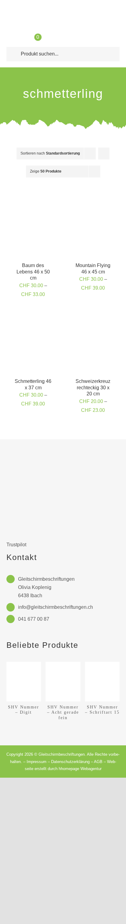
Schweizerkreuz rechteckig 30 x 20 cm (93, 388)
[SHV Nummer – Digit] (23, 664)
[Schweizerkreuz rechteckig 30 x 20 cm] (93, 315)
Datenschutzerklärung (70, 761)
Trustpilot (16, 544)
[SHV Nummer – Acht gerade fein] (63, 664)
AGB (98, 761)
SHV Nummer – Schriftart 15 (102, 710)
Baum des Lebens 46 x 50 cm (33, 272)
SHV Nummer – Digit (23, 710)
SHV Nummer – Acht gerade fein (63, 712)
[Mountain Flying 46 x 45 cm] (93, 199)
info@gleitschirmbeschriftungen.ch (55, 607)
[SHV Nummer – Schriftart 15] (102, 664)
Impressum (36, 761)
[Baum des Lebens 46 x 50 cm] (33, 199)
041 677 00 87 (33, 619)
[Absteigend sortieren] (104, 153)
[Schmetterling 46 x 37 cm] (33, 315)
